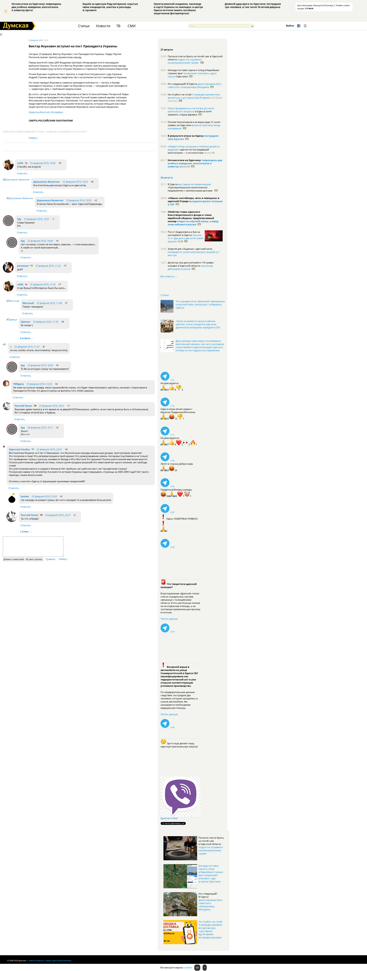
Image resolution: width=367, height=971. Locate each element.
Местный (28, 303)
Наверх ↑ (34, 137)
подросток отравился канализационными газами (185, 61)
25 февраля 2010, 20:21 (51, 405)
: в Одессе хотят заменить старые (190, 113)
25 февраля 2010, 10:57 (36, 219)
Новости (103, 26)
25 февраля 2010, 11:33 (42, 284)
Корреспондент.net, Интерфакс (46, 112)
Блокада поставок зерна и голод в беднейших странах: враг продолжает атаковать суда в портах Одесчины (211, 873)
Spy (19, 219)
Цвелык (25, 321)
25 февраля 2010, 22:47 (49, 449)
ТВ (118, 26)
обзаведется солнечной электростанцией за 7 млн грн (194, 253)
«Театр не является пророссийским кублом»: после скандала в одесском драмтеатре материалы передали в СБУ (198, 324)
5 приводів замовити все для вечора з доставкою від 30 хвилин (194, 96)
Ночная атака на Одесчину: (185, 160)
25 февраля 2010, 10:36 (42, 163)
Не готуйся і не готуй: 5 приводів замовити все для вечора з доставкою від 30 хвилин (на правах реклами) (210, 929)
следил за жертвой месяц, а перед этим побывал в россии (193, 223)
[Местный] (12, 300)
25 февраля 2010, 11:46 (49, 303)
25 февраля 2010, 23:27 (58, 515)
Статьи (83, 26)
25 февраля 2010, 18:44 (40, 240)
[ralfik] (8, 169)
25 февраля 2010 (36, 40)
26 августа (167, 177)
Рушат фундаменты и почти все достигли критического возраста (191, 110)
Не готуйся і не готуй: (180, 94)
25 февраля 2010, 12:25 (39, 384)
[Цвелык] (11, 319)
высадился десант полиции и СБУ (195, 203)
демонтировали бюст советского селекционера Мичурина (195, 85)
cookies (188, 967)
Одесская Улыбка (19, 449)
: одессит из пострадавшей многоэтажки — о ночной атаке (190, 151)
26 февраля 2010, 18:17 (40, 427)
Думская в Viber (169, 818)
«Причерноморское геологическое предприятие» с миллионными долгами (190, 189)
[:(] (4, 344)
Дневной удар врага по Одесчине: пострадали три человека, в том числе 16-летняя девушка (253, 5)
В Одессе (173, 184)
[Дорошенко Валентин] (16, 179)
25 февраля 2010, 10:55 (78, 200)
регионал (23, 265)
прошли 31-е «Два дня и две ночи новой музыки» (185, 238)
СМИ (131, 26)
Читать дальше (169, 618)
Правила (50, 559)
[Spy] (8, 225)
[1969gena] (6, 385)
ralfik (20, 163)
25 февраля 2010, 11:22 (48, 265)
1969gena (18, 384)
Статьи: (165, 295)
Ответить (22, 173)
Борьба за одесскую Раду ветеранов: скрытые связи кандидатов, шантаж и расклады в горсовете (110, 7)
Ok (197, 967)
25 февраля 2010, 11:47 (27, 346)
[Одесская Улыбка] (4, 447)
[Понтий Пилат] (7, 409)
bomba (25, 496)
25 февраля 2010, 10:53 (75, 181)
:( (10, 346)
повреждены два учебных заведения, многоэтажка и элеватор (195, 163)
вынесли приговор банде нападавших (194, 127)
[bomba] (11, 502)
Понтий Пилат (23, 405)
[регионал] (8, 272)
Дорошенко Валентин (46, 181)
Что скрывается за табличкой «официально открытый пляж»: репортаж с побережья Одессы (200, 304)
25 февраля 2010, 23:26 (44, 496)
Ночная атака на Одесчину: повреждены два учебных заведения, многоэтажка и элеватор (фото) (36, 7)
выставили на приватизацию (194, 184)
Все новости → (169, 276)
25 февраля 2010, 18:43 (40, 365)
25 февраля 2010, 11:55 (45, 321)
